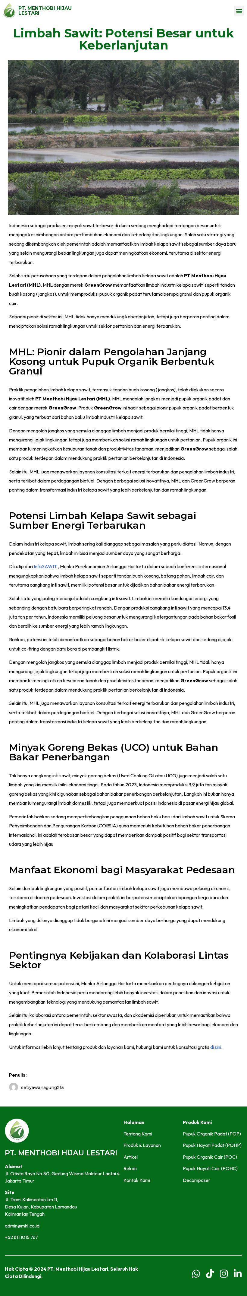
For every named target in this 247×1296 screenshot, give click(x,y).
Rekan (130, 1168)
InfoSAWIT (45, 566)
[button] (239, 11)
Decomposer (196, 1180)
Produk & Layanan (142, 1145)
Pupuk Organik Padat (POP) (212, 1134)
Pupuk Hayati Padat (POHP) (212, 1145)
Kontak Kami (137, 1180)
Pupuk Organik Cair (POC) (210, 1157)
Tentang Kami (138, 1134)
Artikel (131, 1157)
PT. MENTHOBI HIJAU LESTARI (45, 10)
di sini (215, 1047)
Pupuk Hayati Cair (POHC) (210, 1168)
